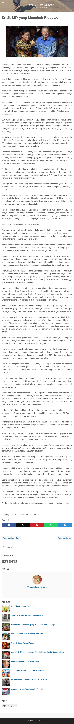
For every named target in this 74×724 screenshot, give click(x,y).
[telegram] (65, 525)
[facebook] (9, 525)
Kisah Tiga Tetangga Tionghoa (22, 606)
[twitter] (23, 525)
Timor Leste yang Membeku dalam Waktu (27, 615)
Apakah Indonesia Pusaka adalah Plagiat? (27, 689)
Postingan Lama (64, 538)
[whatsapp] (51, 525)
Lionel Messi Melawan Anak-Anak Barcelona (28, 671)
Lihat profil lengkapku (37, 593)
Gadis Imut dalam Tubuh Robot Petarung (26, 661)
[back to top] (70, 720)
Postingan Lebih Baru (11, 538)
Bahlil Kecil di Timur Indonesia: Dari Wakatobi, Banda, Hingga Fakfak (37, 652)
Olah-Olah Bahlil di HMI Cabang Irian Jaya (27, 634)
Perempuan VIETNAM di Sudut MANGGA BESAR (29, 680)
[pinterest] (37, 525)
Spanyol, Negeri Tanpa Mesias (22, 643)
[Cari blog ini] (71, 2)
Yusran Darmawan (37, 587)
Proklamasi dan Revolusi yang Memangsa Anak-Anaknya (33, 625)
